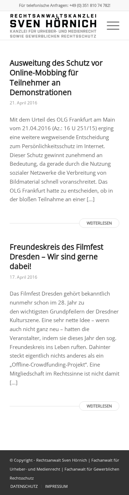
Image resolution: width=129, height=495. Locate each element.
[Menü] (109, 25)
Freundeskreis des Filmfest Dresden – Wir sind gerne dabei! (56, 257)
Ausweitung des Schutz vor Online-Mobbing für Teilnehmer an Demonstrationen (56, 77)
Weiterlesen (99, 223)
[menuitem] (109, 25)
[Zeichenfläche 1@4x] (53, 25)
